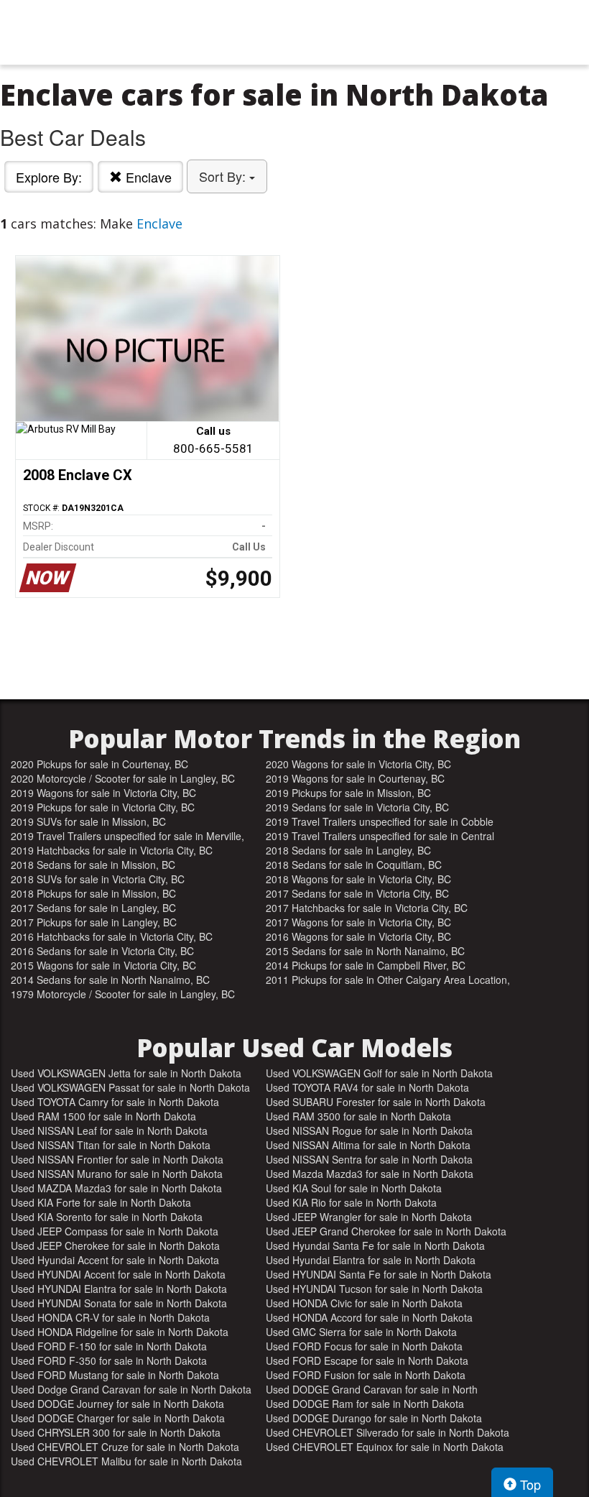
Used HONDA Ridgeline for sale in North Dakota (119, 1332)
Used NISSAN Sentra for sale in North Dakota (369, 1159)
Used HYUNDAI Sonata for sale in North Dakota (119, 1303)
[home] (294, 32)
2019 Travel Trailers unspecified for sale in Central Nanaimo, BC (380, 836)
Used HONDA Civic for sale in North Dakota (364, 1303)
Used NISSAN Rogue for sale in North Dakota (369, 1130)
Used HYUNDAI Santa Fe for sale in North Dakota (378, 1274)
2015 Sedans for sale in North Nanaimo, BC (365, 951)
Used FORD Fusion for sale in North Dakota (365, 1375)
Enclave (147, 176)
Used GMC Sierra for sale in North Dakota (361, 1332)
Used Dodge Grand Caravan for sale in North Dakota (131, 1389)
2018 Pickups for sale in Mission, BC (93, 893)
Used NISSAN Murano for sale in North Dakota (117, 1173)
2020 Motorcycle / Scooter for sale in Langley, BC (123, 778)
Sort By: (224, 176)
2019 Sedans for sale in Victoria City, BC (357, 807)
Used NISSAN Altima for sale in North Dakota (368, 1145)
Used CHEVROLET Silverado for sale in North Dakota (387, 1432)
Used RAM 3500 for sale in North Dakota (358, 1116)
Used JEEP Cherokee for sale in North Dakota (115, 1245)
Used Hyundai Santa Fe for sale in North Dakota (375, 1245)
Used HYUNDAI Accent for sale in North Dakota (118, 1274)
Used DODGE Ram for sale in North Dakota (365, 1403)
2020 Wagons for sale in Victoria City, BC (358, 764)
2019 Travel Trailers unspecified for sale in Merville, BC (127, 836)
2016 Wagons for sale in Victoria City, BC (358, 936)
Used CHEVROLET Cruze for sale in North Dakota (125, 1447)
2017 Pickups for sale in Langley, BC (94, 922)
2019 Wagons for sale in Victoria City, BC (103, 793)
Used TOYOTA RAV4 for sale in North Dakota (367, 1087)
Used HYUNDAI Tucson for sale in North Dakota (374, 1288)
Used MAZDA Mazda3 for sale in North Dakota (116, 1188)
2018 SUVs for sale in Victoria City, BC (98, 879)
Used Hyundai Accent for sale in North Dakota (115, 1260)
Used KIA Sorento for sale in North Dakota (107, 1217)
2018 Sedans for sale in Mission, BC (93, 864)
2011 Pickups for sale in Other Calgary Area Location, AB (388, 979)
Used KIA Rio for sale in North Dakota (351, 1202)
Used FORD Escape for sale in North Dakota (367, 1360)
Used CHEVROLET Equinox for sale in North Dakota (385, 1447)
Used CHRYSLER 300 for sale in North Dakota (116, 1432)
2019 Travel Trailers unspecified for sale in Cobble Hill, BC (379, 821)
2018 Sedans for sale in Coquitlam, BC (354, 864)
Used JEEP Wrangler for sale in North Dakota (369, 1217)
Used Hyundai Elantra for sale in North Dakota (371, 1260)
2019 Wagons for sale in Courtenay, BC (355, 778)
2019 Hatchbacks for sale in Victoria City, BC (112, 850)
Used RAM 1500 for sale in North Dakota (103, 1116)
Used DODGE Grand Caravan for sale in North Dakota (372, 1389)
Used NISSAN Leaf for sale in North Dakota (109, 1130)
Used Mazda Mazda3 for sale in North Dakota (369, 1173)
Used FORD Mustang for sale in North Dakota (115, 1375)
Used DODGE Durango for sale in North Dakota (374, 1418)
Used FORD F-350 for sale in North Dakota (109, 1360)
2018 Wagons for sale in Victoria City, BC (358, 879)
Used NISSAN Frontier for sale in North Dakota (117, 1159)
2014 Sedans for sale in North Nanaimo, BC (110, 979)
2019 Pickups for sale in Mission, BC (348, 793)
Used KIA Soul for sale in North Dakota (354, 1188)
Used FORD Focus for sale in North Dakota (364, 1346)
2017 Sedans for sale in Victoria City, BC (357, 893)
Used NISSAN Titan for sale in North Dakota (110, 1145)
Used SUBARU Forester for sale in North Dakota (376, 1102)
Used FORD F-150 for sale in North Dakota (109, 1346)
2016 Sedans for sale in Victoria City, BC (102, 951)
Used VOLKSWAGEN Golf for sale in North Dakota (379, 1073)
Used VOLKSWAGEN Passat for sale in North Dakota (130, 1087)
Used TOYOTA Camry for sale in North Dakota (115, 1102)
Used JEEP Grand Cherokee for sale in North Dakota (386, 1231)
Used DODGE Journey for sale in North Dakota (117, 1403)
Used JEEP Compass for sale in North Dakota (114, 1231)
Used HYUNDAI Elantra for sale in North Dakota (119, 1288)
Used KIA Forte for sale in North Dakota (101, 1202)
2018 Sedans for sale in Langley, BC (348, 850)
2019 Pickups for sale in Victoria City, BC (103, 807)
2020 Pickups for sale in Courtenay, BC (99, 764)
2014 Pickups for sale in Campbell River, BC (365, 965)
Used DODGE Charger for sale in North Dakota (118, 1418)
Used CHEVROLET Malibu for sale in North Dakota (126, 1461)
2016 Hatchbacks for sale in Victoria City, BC (112, 936)
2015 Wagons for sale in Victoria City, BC (103, 965)
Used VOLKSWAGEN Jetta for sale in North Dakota (126, 1073)
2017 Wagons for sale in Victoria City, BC (358, 922)
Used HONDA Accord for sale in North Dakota (369, 1317)
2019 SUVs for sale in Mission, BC (88, 821)
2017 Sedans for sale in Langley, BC (93, 907)
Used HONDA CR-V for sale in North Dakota (110, 1317)
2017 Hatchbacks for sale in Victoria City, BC (367, 907)
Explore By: (49, 176)
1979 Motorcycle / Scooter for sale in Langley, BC (123, 994)
